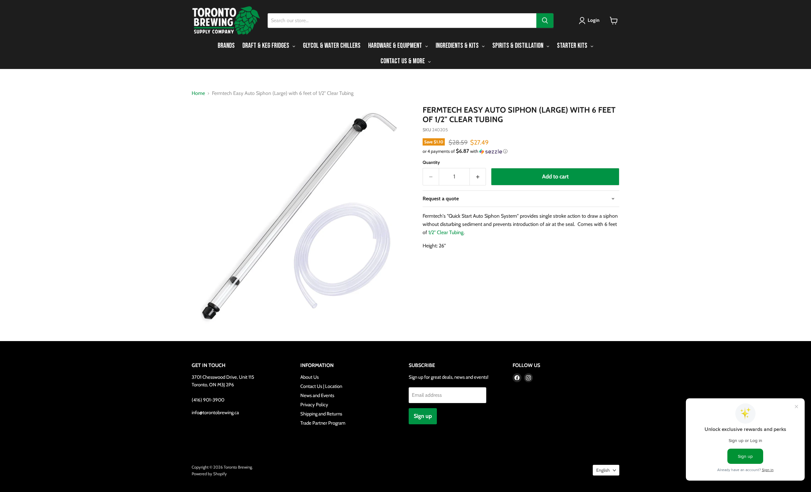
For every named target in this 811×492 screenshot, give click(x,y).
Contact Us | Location (321, 386)
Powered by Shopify (209, 473)
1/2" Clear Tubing (445, 232)
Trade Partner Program (322, 423)
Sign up (423, 416)
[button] (590, 20)
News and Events (317, 395)
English (603, 470)
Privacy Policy (314, 405)
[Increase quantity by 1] (478, 176)
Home (198, 93)
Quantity (431, 162)
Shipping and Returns (321, 414)
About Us (309, 377)
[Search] (544, 20)
